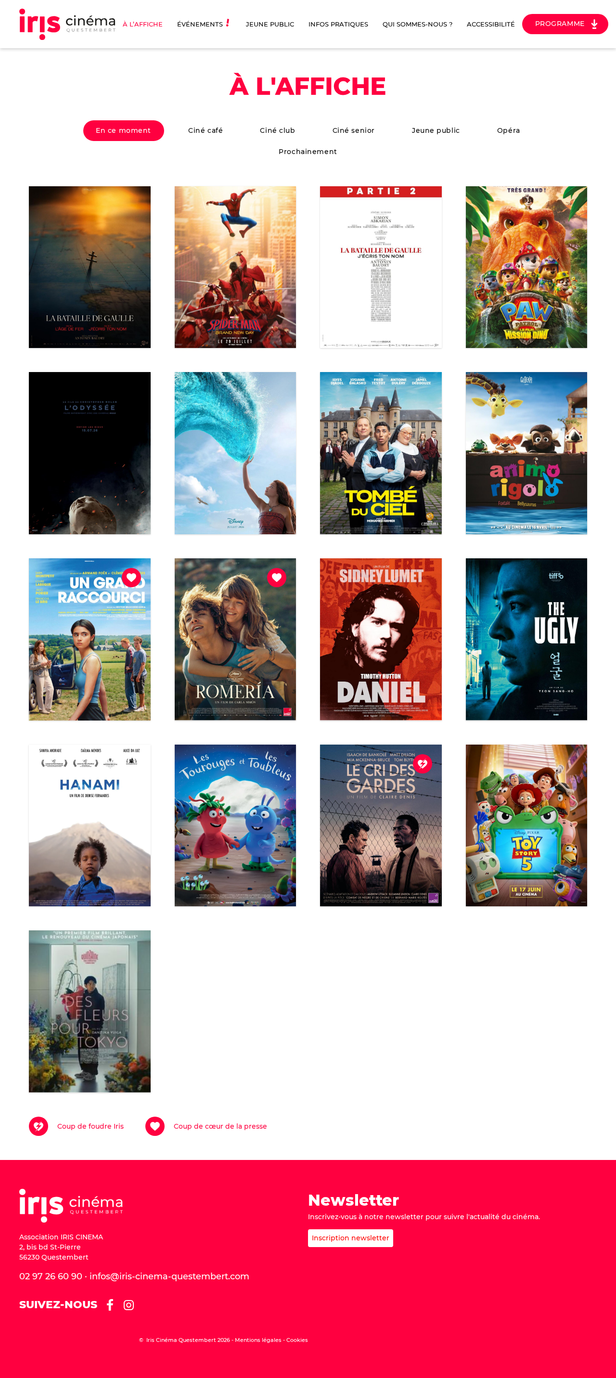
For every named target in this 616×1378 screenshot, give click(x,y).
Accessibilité (491, 24)
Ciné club (277, 130)
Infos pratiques (338, 24)
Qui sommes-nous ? (417, 24)
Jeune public (436, 130)
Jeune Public (270, 24)
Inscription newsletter (350, 1238)
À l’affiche (143, 24)
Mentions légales (258, 1340)
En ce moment (123, 130)
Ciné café (205, 130)
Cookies (297, 1340)
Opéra (508, 130)
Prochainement (308, 151)
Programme (560, 23)
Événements (200, 24)
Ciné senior (354, 130)
